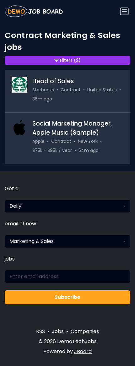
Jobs (58, 331)
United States (102, 90)
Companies (85, 331)
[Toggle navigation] (124, 11)
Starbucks (43, 90)
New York (88, 141)
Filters (70, 60)
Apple (38, 141)
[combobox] (67, 206)
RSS (40, 331)
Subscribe (67, 297)
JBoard (83, 351)
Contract (71, 90)
